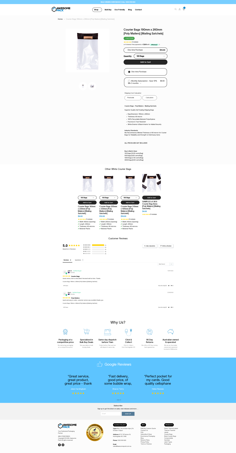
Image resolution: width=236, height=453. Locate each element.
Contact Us (144, 430)
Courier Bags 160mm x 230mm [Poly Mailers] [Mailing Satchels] (86, 209)
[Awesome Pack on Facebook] (59, 444)
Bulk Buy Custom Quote (148, 428)
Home (60, 19)
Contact (138, 10)
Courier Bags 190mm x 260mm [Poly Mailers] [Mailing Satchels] (80, 281)
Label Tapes (168, 442)
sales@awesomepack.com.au (122, 446)
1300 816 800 (122, 440)
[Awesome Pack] (67, 426)
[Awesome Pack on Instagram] (63, 444)
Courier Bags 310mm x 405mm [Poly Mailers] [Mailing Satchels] (129, 209)
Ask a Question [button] (150, 246)
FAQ (142, 432)
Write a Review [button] (166, 246)
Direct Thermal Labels (171, 428)
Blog (130, 10)
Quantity (127, 56)
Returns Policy (145, 440)
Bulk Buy (108, 10)
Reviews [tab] (66, 260)
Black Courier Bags (170, 436)
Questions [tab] (78, 260)
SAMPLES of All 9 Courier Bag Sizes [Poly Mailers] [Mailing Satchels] (151, 205)
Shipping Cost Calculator (133, 93)
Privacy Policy (145, 442)
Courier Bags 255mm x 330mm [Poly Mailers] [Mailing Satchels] (108, 209)
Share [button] (66, 285)
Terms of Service (146, 444)
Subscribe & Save (146, 434)
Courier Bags (168, 434)
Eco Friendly (120, 10)
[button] (169, 285)
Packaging (167, 444)
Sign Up (128, 414)
